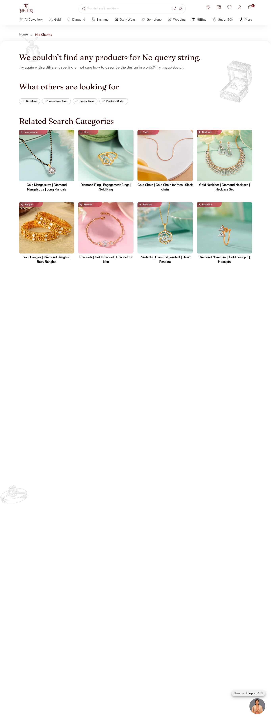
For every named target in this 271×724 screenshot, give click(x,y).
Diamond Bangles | (57, 257)
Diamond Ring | (92, 184)
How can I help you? (247, 693)
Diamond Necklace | (236, 184)
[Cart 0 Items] (250, 7)
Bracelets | (87, 257)
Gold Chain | (146, 184)
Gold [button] (57, 19)
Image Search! (173, 67)
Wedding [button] (179, 19)
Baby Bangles (46, 261)
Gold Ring (106, 189)
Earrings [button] (102, 19)
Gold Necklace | (210, 184)
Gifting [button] (201, 19)
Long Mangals (56, 189)
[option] (29, 101)
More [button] (248, 19)
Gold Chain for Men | (170, 184)
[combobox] (129, 8)
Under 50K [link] (225, 19)
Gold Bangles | (33, 257)
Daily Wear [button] (127, 19)
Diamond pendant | (169, 257)
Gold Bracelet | (105, 257)
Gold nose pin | (239, 257)
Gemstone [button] (154, 19)
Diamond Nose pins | (214, 257)
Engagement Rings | (117, 184)
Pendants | (147, 257)
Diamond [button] (78, 19)
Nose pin (224, 261)
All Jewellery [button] (34, 19)
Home (23, 34)
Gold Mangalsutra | (40, 184)
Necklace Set (224, 189)
